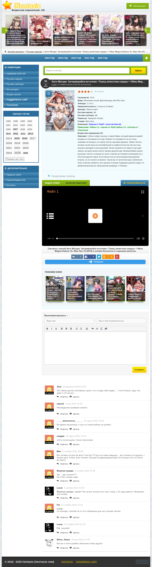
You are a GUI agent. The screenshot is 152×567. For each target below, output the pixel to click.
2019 (17, 143)
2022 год (76, 58)
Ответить (64, 397)
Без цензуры (13, 89)
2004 (29, 125)
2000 (29, 121)
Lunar (54, 85)
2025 (17, 152)
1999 (22, 121)
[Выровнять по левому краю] (62, 328)
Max (59, 451)
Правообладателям (16, 180)
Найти (138, 70)
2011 (15, 133)
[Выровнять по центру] (66, 328)
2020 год (102, 58)
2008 (22, 129)
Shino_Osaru (63, 539)
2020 (25, 143)
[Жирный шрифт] (47, 328)
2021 (9, 147)
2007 (15, 129)
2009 (29, 129)
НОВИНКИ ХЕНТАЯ (16, 74)
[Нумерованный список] (81, 328)
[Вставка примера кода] (97, 328)
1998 (15, 121)
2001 (8, 125)
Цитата (76, 397)
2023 (25, 147)
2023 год (63, 58)
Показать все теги (14, 159)
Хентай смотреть (16, 51)
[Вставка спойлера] (101, 328)
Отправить (139, 370)
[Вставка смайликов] (87, 328)
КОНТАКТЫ (67, 562)
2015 (17, 138)
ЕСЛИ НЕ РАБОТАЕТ (76, 183)
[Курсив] (51, 328)
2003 (22, 125)
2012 (23, 133)
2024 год (49, 58)
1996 (8, 121)
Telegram (98, 261)
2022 (17, 147)
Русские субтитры (15, 84)
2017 (33, 138)
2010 (8, 133)
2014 (9, 138)
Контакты (11, 185)
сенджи (60, 436)
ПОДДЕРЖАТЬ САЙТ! (86, 562)
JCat (59, 386)
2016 (24, 138)
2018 (9, 143)
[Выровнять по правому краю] (71, 328)
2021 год (89, 58)
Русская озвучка (34, 51)
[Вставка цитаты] (92, 328)
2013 (30, 133)
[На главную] (24, 6)
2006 (8, 129)
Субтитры (70, 176)
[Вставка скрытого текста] (106, 328)
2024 (9, 152)
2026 (25, 153)
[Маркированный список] (76, 328)
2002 (15, 125)
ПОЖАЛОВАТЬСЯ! (136, 183)
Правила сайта (14, 175)
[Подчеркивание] (56, 328)
